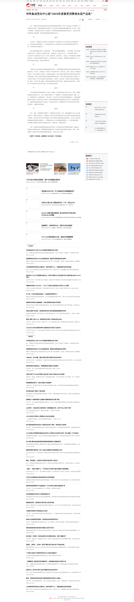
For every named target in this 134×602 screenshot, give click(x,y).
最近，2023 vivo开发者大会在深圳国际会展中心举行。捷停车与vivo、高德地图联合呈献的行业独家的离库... (53, 269)
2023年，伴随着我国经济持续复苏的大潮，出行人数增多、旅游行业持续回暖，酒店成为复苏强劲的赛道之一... (53, 522)
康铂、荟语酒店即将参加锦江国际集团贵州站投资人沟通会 (43, 578)
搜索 (105, 9)
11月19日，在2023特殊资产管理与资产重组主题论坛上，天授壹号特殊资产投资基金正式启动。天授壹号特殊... (53, 513)
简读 (82, 1)
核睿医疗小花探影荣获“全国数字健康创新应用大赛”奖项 (42, 399)
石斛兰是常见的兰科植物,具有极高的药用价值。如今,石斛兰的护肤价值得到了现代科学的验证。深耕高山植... (53, 305)
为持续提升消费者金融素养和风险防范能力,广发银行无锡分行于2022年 (43, 555)
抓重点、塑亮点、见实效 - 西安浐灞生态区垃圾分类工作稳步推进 (45, 544)
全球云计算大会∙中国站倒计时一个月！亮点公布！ (59, 202)
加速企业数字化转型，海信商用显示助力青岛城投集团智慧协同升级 (46, 311)
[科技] (30, 5)
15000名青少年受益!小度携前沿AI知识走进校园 (40, 416)
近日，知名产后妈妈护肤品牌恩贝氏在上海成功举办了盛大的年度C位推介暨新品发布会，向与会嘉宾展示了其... (53, 572)
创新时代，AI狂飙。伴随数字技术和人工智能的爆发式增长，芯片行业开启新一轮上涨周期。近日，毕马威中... (53, 376)
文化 (64, 1)
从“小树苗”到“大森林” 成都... (95, 158)
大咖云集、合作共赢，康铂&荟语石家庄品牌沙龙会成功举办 (44, 357)
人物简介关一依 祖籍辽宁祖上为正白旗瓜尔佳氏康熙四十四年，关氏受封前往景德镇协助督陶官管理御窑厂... (53, 385)
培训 (60, 1)
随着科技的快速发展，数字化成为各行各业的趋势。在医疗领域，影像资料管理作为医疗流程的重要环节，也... (53, 530)
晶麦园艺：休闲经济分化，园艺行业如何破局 (57, 225)
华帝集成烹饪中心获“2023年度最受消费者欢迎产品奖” (42, 250)
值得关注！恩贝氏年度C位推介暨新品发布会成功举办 (42, 569)
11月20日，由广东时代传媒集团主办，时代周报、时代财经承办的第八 (43, 488)
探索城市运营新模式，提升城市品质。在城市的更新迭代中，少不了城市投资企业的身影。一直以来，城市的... (53, 313)
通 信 (63, 5)
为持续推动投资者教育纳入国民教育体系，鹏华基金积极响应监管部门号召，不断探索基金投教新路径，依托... (53, 444)
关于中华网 (53, 598)
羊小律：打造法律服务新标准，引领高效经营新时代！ (42, 294)
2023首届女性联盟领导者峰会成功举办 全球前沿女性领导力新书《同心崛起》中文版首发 (52, 433)
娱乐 (54, 1)
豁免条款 (73, 598)
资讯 (31, 1)
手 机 (75, 5)
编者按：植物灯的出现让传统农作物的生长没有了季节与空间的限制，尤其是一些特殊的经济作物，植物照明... (53, 261)
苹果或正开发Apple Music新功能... (96, 177)
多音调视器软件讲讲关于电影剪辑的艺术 (38, 494)
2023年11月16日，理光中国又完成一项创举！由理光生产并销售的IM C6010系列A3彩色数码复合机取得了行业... (54, 279)
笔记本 (88, 5)
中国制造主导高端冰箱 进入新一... (96, 174)
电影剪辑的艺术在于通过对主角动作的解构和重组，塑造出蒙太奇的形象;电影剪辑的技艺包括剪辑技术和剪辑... (53, 496)
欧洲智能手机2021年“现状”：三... (96, 179)
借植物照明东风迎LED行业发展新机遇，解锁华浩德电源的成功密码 (46, 258)
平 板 (81, 5)
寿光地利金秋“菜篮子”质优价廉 (35, 391)
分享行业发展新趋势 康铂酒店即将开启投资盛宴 (40, 477)
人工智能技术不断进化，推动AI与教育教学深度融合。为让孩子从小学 (43, 419)
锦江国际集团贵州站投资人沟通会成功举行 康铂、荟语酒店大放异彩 (46, 424)
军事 (34, 1)
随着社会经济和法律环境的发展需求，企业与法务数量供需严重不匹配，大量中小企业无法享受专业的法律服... (53, 296)
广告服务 (58, 598)
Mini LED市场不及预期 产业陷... (95, 167)
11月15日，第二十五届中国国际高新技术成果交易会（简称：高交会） (43, 368)
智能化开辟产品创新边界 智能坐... (96, 172)
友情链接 (77, 598)
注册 (103, 0)
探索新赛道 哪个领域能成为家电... (96, 161)
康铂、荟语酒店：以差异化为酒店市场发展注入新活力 (42, 460)
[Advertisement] (50, 159)
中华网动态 (82, 598)
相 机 (94, 5)
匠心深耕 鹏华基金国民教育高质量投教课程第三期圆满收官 (43, 441)
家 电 (57, 5)
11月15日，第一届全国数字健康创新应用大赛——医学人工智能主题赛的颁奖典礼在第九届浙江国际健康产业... (53, 402)
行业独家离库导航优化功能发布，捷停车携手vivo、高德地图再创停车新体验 (48, 267)
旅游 (47, 1)
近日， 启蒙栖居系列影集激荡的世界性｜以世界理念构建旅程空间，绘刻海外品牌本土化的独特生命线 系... (52, 564)
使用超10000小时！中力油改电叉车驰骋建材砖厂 (58, 191)
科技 (44, 1)
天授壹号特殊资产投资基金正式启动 (36, 511)
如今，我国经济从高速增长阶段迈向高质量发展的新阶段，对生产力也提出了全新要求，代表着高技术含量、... (53, 252)
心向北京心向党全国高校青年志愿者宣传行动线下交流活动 (43, 327)
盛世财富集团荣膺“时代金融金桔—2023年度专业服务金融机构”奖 (45, 485)
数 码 (69, 5)
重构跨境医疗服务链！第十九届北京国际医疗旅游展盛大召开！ (44, 450)
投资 (57, 1)
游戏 (41, 1)
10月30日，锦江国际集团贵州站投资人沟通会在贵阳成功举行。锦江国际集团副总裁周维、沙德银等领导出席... (53, 427)
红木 (75, 1)
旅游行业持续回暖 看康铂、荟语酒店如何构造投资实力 (42, 519)
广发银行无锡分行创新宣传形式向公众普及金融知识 (41, 553)
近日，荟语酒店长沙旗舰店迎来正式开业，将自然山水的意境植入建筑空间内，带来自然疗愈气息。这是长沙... (53, 463)
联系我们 (62, 598)
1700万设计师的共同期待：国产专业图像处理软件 (43, 180)
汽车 (37, 1)
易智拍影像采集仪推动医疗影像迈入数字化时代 (40, 527)
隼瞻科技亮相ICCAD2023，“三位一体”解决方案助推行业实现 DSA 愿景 (47, 285)
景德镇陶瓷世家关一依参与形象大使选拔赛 (38, 382)
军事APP (86, 1)
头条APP (91, 1)
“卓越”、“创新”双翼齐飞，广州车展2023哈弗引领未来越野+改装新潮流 (47, 469)
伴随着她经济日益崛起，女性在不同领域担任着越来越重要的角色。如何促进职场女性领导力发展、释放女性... (53, 435)
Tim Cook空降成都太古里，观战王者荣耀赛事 (57, 237)
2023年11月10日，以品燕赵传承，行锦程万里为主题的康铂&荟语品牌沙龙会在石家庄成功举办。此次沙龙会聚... (54, 360)
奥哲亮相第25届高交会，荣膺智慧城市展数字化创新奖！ (43, 366)
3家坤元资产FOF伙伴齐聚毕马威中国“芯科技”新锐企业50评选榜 (45, 374)
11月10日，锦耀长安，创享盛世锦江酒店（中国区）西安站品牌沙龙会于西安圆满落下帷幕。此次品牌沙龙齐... (53, 538)
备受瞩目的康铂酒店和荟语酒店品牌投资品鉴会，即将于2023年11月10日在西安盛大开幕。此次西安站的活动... (53, 479)
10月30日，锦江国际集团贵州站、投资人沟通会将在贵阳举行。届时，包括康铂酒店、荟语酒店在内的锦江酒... (53, 580)
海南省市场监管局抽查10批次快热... (96, 170)
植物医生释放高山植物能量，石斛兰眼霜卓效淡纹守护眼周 (43, 302)
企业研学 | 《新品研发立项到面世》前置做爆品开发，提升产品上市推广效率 (48, 408)
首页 (28, 1)
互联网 (51, 5)
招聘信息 (65, 598)
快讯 (36, 9)
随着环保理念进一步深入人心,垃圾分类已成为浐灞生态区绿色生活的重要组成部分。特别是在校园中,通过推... (53, 547)
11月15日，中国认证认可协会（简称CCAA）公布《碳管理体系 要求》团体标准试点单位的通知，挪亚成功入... (53, 322)
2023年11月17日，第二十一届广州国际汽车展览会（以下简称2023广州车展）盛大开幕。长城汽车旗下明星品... (53, 471)
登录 (107, 0)
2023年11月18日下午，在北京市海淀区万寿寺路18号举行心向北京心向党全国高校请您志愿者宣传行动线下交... (53, 330)
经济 (51, 1)
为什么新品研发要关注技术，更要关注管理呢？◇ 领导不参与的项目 (43, 410)
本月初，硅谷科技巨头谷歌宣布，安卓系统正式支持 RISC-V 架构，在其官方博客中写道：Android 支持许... (52, 288)
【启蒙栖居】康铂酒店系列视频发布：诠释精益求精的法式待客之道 (46, 561)
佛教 (72, 1)
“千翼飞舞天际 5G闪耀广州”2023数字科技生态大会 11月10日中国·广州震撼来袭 (98, 51)
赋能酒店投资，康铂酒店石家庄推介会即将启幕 (40, 502)
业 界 (45, 5)
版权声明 (69, 598)
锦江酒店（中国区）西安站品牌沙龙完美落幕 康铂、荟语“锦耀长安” (46, 536)
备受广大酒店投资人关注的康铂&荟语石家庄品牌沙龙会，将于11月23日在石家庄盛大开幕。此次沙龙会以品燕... (54, 505)
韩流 (79, 1)
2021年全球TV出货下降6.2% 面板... (96, 163)
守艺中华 (68, 1)
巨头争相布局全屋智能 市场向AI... (96, 165)
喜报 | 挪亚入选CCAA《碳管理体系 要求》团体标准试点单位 (44, 319)
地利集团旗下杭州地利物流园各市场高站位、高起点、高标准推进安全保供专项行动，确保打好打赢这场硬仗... (53, 393)
